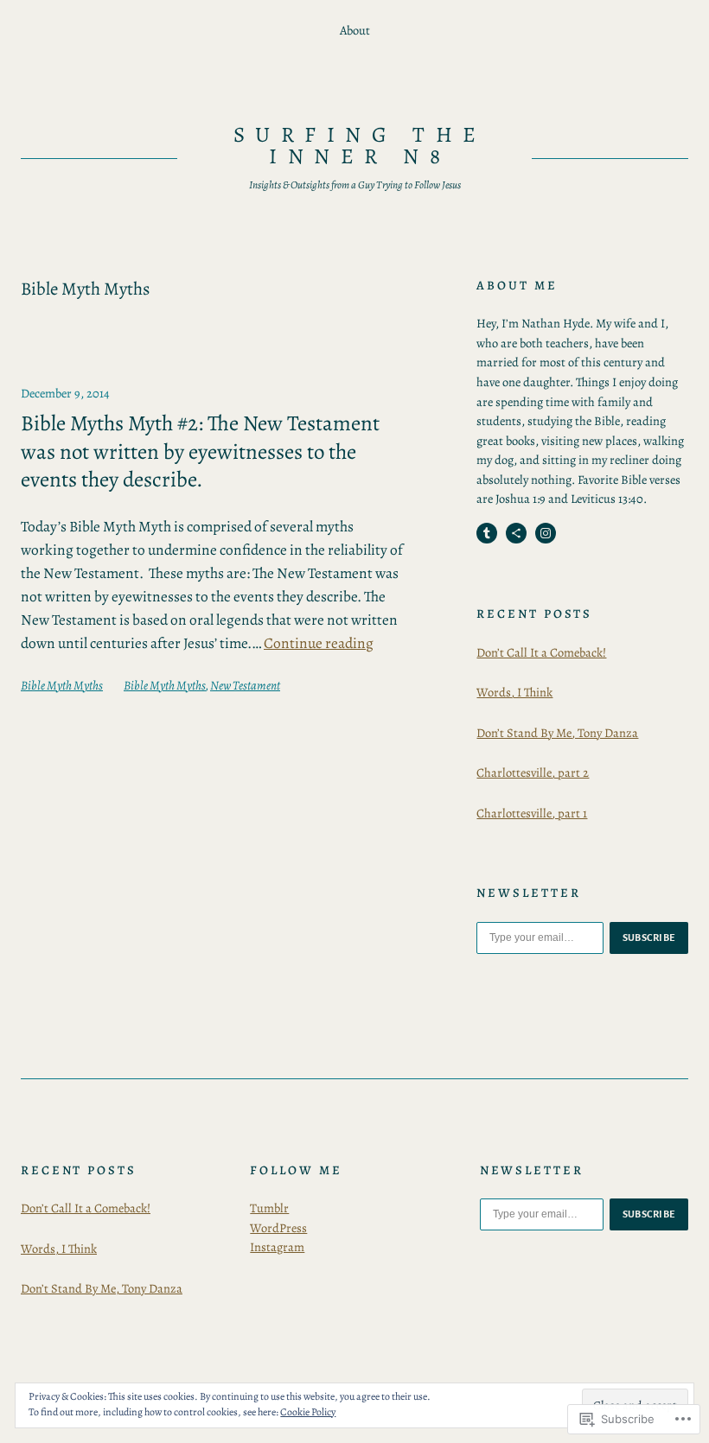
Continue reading (319, 643)
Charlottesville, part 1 (531, 813)
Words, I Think (514, 692)
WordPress (278, 1227)
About (355, 30)
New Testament (245, 685)
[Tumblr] (486, 533)
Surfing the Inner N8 (360, 145)
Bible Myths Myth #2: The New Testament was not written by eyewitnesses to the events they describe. (200, 452)
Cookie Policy (307, 1412)
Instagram (277, 1246)
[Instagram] (545, 533)
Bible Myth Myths (62, 685)
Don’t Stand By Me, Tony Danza (557, 732)
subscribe (649, 937)
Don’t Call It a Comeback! (541, 652)
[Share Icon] (516, 533)
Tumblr (269, 1208)
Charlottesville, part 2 (532, 772)
